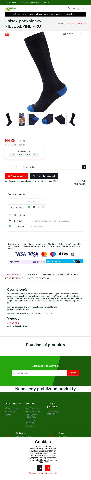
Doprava (30, 426)
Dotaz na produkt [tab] (14, 278)
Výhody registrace (13, 408)
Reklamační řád (33, 411)
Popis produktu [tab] (13, 274)
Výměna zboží (32, 408)
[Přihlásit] (73, 9)
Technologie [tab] (31, 274)
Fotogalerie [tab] (47, 274)
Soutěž (8, 415)
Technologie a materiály (53, 412)
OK (49, 468)
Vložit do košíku (18, 176)
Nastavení (40, 468)
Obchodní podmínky (30, 421)
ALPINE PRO (13, 323)
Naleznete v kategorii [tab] (38, 278)
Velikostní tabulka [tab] (68, 274)
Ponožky (70, 24)
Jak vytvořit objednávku (31, 416)
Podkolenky (81, 24)
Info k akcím (10, 411)
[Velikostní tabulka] (84, 167)
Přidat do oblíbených (45, 176)
